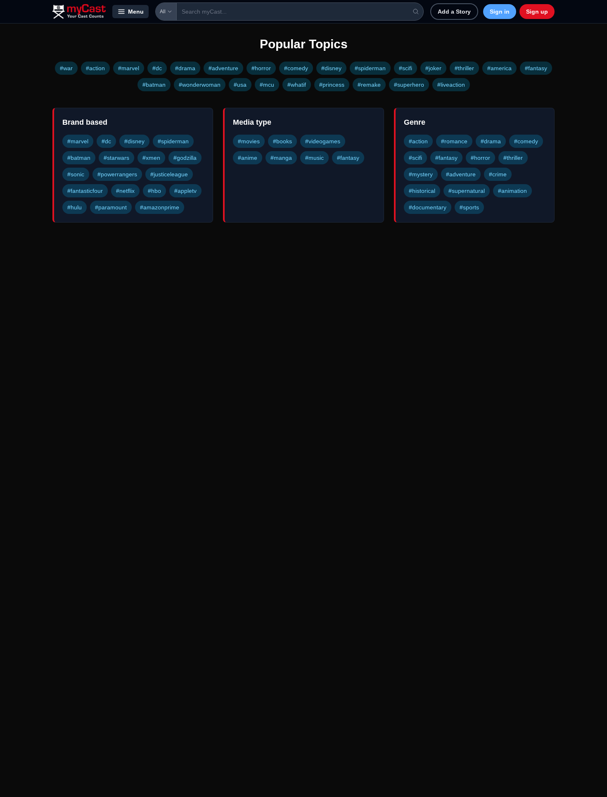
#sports (469, 207)
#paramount (111, 207)
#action (95, 68)
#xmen (151, 157)
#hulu (74, 207)
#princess (331, 84)
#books (282, 141)
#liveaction (451, 84)
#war (66, 68)
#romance (454, 141)
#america (499, 68)
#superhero (409, 84)
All (163, 11)
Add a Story (454, 11)
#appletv (185, 190)
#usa (240, 84)
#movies (249, 141)
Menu (136, 11)
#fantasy (536, 68)
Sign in (500, 11)
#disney (331, 68)
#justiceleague (169, 174)
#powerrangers (117, 174)
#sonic (75, 174)
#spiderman (370, 68)
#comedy (296, 68)
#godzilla (185, 157)
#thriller (464, 68)
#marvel (128, 68)
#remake (369, 84)
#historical (422, 190)
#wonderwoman (200, 84)
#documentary (427, 207)
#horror (261, 68)
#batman (154, 84)
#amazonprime (159, 207)
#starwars (116, 157)
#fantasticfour (85, 190)
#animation (512, 190)
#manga (281, 157)
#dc (157, 68)
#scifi (405, 68)
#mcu (267, 84)
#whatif (296, 84)
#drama (185, 68)
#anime (247, 157)
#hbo (154, 190)
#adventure (223, 68)
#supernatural (466, 190)
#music (314, 157)
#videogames (322, 141)
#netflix (125, 190)
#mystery (421, 174)
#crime (498, 174)
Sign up (537, 11)
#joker (433, 68)
